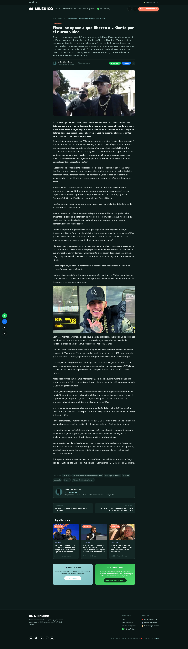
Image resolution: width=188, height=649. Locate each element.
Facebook (126, 63)
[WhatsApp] (52, 638)
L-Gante (126, 475)
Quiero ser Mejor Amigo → (115, 580)
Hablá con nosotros (149, 9)
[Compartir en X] (4, 327)
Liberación (57, 480)
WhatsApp (115, 63)
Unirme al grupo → (73, 578)
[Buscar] (129, 9)
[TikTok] (39, 2)
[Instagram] (33, 2)
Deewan (156, 638)
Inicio (58, 9)
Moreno (66, 480)
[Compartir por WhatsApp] (4, 315)
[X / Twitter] (36, 2)
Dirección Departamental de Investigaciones (87, 475)
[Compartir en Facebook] (4, 321)
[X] (42, 638)
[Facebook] (30, 2)
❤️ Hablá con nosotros (149, 619)
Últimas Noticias (69, 9)
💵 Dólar (149, 2)
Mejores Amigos (105, 9)
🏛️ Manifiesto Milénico (149, 623)
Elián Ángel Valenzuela (112, 475)
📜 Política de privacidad (150, 626)
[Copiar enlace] (4, 333)
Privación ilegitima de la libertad (83, 480)
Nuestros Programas (86, 9)
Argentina (61, 18)
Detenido (66, 475)
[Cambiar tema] (135, 9)
